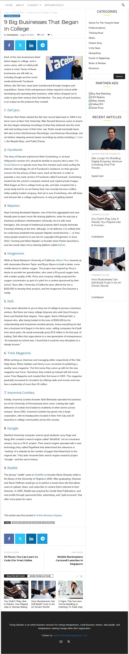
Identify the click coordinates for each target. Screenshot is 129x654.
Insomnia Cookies (20, 392)
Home (9, 5)
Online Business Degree (49, 515)
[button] (123, 5)
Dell (10, 301)
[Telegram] (42, 45)
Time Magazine (19, 353)
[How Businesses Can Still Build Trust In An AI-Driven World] (43, 590)
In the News (94, 48)
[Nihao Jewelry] (107, 101)
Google (12, 428)
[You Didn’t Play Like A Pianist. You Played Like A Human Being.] (16, 590)
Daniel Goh (97, 176)
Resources (94, 68)
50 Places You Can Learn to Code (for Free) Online (21, 558)
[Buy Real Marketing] (107, 93)
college (27, 523)
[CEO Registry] (107, 97)
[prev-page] (77, 576)
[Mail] (61, 642)
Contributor (12, 34)
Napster (13, 205)
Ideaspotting (95, 53)
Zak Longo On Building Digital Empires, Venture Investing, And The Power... (106, 163)
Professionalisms (97, 28)
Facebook (14, 149)
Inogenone (15, 253)
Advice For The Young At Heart (104, 23)
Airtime (61, 245)
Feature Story (95, 43)
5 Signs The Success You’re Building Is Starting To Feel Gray (70, 604)
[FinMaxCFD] (107, 104)
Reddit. (12, 468)
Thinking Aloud (18, 12)
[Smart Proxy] (107, 108)
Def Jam (13, 110)
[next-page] (81, 576)
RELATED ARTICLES (16, 576)
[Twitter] (20, 45)
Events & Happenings (99, 58)
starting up (48, 523)
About (20, 5)
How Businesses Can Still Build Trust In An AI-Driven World (43, 604)
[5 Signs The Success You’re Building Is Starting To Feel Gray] (70, 590)
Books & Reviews (97, 63)
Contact (32, 5)
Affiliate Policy (54, 5)
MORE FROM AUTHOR (40, 576)
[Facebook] (9, 45)
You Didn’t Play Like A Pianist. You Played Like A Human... (106, 222)
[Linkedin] (31, 45)
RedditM (39, 474)
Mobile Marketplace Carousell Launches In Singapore (69, 560)
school (36, 523)
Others (92, 38)
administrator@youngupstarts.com (70, 635)
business (17, 523)
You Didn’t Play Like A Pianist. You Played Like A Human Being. (16, 604)
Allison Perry (62, 260)
